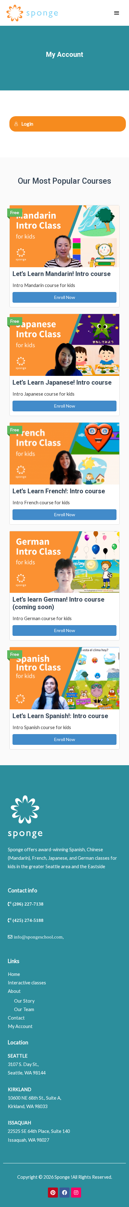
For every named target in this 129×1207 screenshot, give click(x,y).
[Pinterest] (53, 1193)
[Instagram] (76, 1193)
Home (14, 974)
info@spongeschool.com (38, 936)
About (14, 991)
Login (27, 124)
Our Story (24, 1001)
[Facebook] (64, 1193)
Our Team (24, 1009)
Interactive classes (27, 982)
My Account (20, 1026)
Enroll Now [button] (64, 297)
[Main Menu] (116, 13)
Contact (16, 1017)
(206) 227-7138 (28, 903)
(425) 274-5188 (28, 920)
